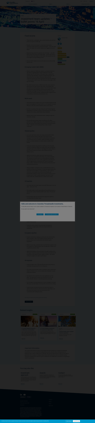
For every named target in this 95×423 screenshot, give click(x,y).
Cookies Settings (68, 421)
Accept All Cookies (76, 421)
